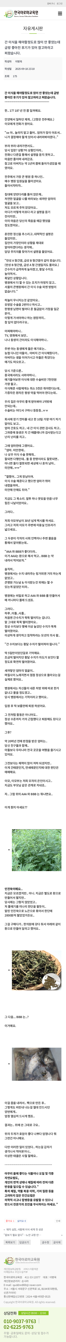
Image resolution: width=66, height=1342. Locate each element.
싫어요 (21, 1221)
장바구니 (51, 3)
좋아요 (10, 1221)
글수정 (45, 1242)
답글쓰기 (24, 1242)
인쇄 (58, 1221)
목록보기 (10, 1242)
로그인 (60, 3)
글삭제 (56, 1242)
